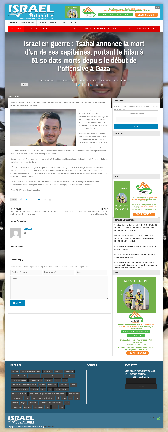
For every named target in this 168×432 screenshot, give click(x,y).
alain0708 (49, 80)
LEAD (64, 398)
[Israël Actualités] (31, 12)
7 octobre (15, 371)
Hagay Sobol (52, 385)
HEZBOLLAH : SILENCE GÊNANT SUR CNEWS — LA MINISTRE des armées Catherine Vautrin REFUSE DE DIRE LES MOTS (135, 228)
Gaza (100, 80)
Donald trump (69, 376)
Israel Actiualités (74, 394)
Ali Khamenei (69, 371)
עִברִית (53, 23)
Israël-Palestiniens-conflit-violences (42, 398)
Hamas (105, 80)
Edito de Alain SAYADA (19, 380)
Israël (110, 80)
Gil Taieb (42, 385)
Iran (50, 389)
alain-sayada (48, 371)
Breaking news (91, 80)
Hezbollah (35, 389)
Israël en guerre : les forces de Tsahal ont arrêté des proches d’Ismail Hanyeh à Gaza (86, 211)
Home (10, 96)
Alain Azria (58, 371)
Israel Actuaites (16, 398)
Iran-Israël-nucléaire (61, 389)
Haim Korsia (63, 385)
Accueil (13, 23)
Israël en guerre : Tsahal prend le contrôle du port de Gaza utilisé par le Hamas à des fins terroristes (33, 211)
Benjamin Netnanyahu (19, 376)
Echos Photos (28, 23)
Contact (73, 23)
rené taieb (27, 407)
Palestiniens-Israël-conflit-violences (50, 403)
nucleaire (15, 403)
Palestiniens (32, 403)
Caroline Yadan (34, 376)
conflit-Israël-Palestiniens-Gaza (52, 376)
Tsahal (115, 80)
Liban (76, 398)
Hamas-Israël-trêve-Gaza (20, 389)
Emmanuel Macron (36, 380)
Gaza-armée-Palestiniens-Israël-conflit (24, 385)
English (42, 23)
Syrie (47, 407)
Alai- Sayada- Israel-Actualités (31, 371)
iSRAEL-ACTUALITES (19, 394)
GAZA (65, 380)
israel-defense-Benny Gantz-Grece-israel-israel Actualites (47, 394)
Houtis (43, 389)
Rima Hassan (38, 407)
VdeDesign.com (49, 427)
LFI (70, 398)
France (57, 380)
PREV (67, 403)
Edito (62, 23)
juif (58, 398)
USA (61, 407)
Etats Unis (48, 380)
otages (23, 403)
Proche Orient (16, 407)
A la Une (83, 80)
